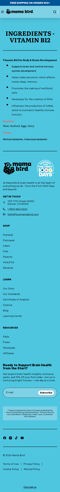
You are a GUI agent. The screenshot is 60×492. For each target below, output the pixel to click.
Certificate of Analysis (16, 299)
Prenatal (8, 234)
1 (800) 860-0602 (17, 209)
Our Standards (11, 294)
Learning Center (12, 316)
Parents (7, 256)
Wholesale (9, 347)
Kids (5, 251)
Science (7, 305)
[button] (55, 12)
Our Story (8, 288)
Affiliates (8, 353)
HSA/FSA (8, 262)
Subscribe (46, 392)
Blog (5, 310)
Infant (6, 245)
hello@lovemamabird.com (23, 214)
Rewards (8, 267)
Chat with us (30, 487)
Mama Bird (18, 455)
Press (6, 342)
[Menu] (2, 12)
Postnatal (9, 240)
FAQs (6, 336)
